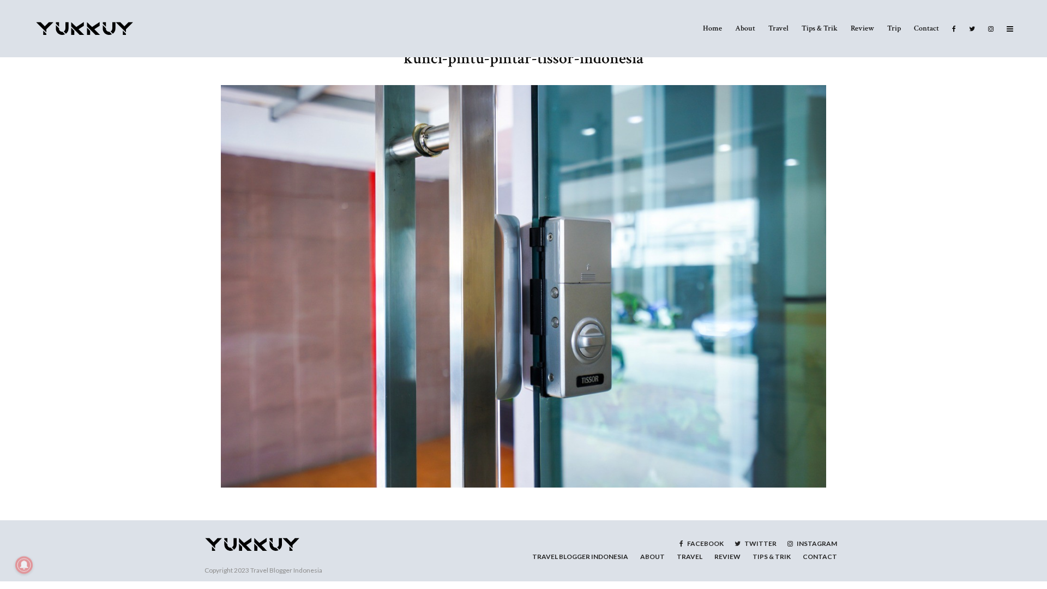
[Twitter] (972, 28)
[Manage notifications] (24, 565)
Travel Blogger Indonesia (286, 570)
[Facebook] (954, 28)
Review (862, 28)
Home (712, 28)
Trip (894, 28)
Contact (926, 28)
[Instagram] (991, 28)
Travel (778, 28)
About (745, 28)
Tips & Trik (820, 28)
